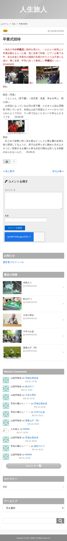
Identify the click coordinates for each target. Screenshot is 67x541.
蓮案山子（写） (33, 420)
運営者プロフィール (13, 262)
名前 (7, 216)
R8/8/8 (26, 429)
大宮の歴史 (30, 395)
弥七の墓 (57, 171)
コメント (10, 190)
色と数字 (10, 171)
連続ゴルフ (39, 446)
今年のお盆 (39, 412)
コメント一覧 (33, 465)
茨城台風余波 (31, 378)
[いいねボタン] (7, 161)
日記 (5, 31)
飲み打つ (29, 386)
